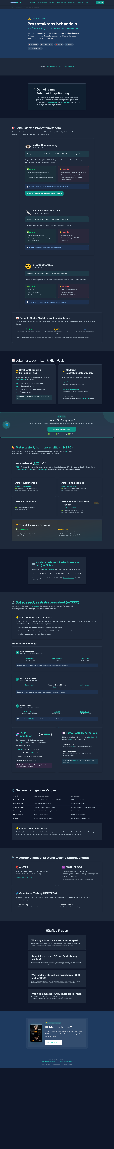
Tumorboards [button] (51, 102)
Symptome (52, 2)
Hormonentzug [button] (48, 569)
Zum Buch (53, 1042)
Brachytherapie (84, 398)
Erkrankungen (61, 2)
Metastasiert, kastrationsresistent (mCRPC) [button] (47, 602)
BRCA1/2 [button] (20, 742)
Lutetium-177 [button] (29, 712)
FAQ (86, 2)
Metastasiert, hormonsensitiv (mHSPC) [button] (44, 447)
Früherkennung (42, 2)
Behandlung (71, 2)
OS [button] (30, 749)
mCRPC (69, 44)
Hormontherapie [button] (21, 379)
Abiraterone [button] (20, 469)
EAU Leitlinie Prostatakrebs (48, 1061)
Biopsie (65, 66)
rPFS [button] (32, 753)
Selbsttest (80, 2)
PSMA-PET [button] (31, 719)
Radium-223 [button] (84, 712)
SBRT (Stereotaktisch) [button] (71, 389)
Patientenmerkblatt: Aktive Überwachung (44, 193)
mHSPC (59, 44)
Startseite (32, 2)
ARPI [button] (55, 687)
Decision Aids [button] (65, 102)
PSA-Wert (58, 66)
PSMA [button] (71, 739)
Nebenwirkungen (35, 48)
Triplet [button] (96, 503)
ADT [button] (66, 451)
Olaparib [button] (57, 712)
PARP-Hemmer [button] (85, 685)
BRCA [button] (83, 687)
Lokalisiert (33, 44)
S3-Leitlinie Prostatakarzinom (65, 1061)
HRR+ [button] (47, 734)
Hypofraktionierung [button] (70, 382)
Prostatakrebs (50, 66)
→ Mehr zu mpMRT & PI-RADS (24, 877)
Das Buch (100, 2)
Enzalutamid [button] (28, 469)
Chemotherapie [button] (42, 469)
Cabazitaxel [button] (29, 685)
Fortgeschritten (46, 44)
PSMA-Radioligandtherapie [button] (81, 733)
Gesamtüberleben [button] (68, 578)
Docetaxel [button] (85, 658)
